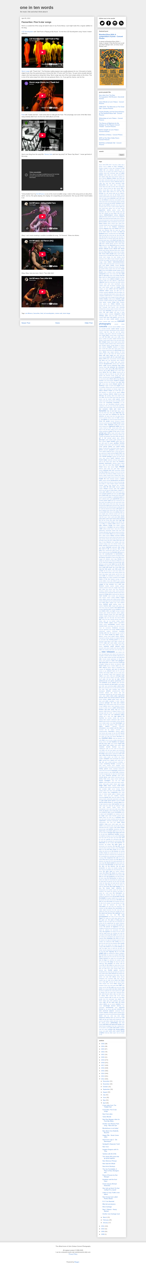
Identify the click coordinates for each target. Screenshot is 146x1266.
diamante (109, 365)
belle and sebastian (104, 230)
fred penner (121, 424)
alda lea (113, 181)
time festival (112, 973)
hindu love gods (111, 468)
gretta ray (119, 448)
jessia (100, 505)
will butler (116, 1021)
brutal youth (115, 273)
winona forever (105, 1022)
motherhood (102, 631)
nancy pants (102, 644)
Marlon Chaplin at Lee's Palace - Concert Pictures (109, 130)
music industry (120, 636)
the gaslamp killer (120, 879)
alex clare (105, 183)
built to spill (102, 275)
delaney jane (102, 362)
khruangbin (121, 533)
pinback (107, 692)
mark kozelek (103, 596)
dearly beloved (102, 357)
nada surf (107, 643)
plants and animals (109, 697)
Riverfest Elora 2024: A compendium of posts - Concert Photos (111, 36)
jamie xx (121, 497)
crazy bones (108, 333)
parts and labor (120, 682)
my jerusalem (102, 639)
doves (122, 377)
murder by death (114, 634)
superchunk (102, 820)
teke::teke (105, 834)
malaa (103, 589)
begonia (106, 228)
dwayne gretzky (117, 384)
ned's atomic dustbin (109, 648)
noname (111, 662)
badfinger (116, 215)
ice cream (114, 482)
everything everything (112, 402)
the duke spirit (107, 871)
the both (105, 851)
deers (118, 360)
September (106, 1089)
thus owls (107, 971)
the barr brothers (110, 842)
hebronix (115, 463)
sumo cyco (102, 817)
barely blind (105, 218)
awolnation (101, 211)
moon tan (101, 627)
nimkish (109, 657)
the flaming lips (111, 878)
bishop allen (115, 238)
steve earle (109, 809)
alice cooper (109, 185)
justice (105, 522)
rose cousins (114, 743)
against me (121, 176)
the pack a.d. (103, 920)
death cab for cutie (112, 357)
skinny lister (102, 779)
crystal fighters (120, 335)
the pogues (102, 925)
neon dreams (105, 649)
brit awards (102, 268)
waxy (116, 1007)
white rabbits (120, 1016)
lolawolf (106, 572)
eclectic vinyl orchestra (105, 389)
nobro (113, 660)
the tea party (119, 948)
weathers (101, 1012)
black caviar (110, 240)
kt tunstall (110, 545)
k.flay (103, 523)
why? (120, 1017)
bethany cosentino (108, 233)
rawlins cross (109, 723)
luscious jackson (103, 582)
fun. (110, 428)
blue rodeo (107, 252)
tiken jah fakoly (114, 971)
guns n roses (115, 451)
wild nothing (110, 1019)
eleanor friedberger (103, 394)
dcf (120, 352)
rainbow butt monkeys (118, 718)
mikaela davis (111, 616)
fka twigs (118, 416)
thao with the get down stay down (110, 837)
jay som (122, 500)
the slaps (107, 940)
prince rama (111, 706)
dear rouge (109, 355)
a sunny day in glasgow (114, 168)
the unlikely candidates (118, 953)
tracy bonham (120, 981)
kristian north (121, 543)
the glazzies (110, 881)
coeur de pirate (113, 315)
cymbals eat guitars (107, 338)
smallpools (101, 787)
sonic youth (121, 792)
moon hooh (121, 626)
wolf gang (112, 1024)
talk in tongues (110, 827)
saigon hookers (108, 753)
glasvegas (102, 439)
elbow (122, 392)
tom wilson (112, 977)
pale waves (120, 679)
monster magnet (120, 624)
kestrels (104, 533)
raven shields (102, 723)
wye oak (114, 1026)
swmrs (101, 826)
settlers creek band (109, 767)
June (104, 1097)
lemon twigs (114, 559)
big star (114, 235)
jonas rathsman (110, 513)
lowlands (113, 579)
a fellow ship (120, 164)
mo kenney (112, 621)
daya (108, 352)
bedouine (101, 228)
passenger (101, 684)
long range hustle (106, 574)
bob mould (109, 253)
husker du (102, 478)
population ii (112, 701)
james (100, 495)
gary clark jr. (108, 433)
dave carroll (102, 348)
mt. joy (118, 633)
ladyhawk (108, 547)
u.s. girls (121, 990)
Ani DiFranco (40, 194)
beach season (111, 223)
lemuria (119, 559)
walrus (105, 1004)
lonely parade (118, 572)
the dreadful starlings (117, 868)
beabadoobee (114, 221)
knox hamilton (115, 542)
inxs (115, 488)
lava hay (110, 552)
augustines (102, 210)
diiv (107, 369)
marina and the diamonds (118, 594)
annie (103, 201)
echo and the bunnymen (118, 387)
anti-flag (122, 201)
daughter (109, 347)
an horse (117, 195)
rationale (122, 721)
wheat (115, 1014)
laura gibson (112, 550)
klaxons (108, 542)
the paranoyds (118, 921)
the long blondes (115, 903)
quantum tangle (103, 711)
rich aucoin (121, 733)
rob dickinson (119, 738)
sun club (109, 817)
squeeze (118, 800)
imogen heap (107, 485)
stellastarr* (118, 805)
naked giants (121, 643)
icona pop (119, 482)
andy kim (101, 198)
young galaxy (120, 1029)
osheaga (118, 676)
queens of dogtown (112, 711)
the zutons (115, 965)
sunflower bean (119, 817)
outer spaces (106, 677)
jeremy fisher (109, 503)
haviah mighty (103, 460)
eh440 (116, 390)
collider (108, 319)
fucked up (106, 428)
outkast (112, 677)
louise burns (102, 577)
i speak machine (106, 480)
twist (110, 989)
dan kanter (121, 340)
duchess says (114, 382)
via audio (114, 997)
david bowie (118, 350)
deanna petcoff (120, 353)
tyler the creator (111, 990)
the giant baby (102, 881)
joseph (115, 515)
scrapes (101, 763)
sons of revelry (103, 794)
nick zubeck (113, 654)
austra (109, 210)
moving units (103, 633)
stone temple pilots (113, 810)
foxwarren (117, 421)
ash (121, 206)
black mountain (106, 242)
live (105, 570)
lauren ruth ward (120, 550)
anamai (122, 195)
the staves (114, 945)
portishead (101, 702)
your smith (108, 1031)
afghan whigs (105, 176)
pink (120, 692)
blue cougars (121, 250)
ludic (111, 581)
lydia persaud (113, 582)
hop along (104, 472)
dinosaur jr (121, 369)
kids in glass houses (104, 535)
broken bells (105, 270)
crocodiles (119, 333)
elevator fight (121, 394)
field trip (118, 412)
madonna (101, 587)
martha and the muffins (118, 599)
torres (116, 980)
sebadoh (118, 765)
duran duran (105, 384)
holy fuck (111, 470)
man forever (109, 589)
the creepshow (108, 858)
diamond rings (116, 365)
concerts (103, 326)
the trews (119, 951)
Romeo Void (48, 154)
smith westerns (108, 787)
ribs (117, 733)
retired (107, 728)
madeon (112, 586)
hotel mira (105, 473)
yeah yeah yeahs (114, 1027)
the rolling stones (106, 933)
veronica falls (112, 995)
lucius (108, 581)
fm (115, 417)
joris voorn (110, 515)
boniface (117, 255)
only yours (121, 672)
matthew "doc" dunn (114, 602)
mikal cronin (118, 616)
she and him (108, 770)
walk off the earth (108, 1002)
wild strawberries (117, 1019)
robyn (103, 740)
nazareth (101, 648)
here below (108, 465)
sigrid (106, 774)
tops (104, 980)
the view (112, 956)
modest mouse (103, 624)
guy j (100, 453)
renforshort (121, 726)
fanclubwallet (121, 407)
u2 (99, 992)
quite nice (106, 713)
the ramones (120, 928)
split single (104, 800)
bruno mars (109, 273)
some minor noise (110, 790)
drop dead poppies (109, 380)
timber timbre (105, 973)
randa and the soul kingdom (109, 721)
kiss (118, 540)
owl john (108, 679)
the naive (122, 911)
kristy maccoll (103, 545)
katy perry (117, 528)
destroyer (122, 363)
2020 (103, 1057)
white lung (113, 1016)
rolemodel (119, 740)
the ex (112, 874)
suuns (109, 824)
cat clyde (105, 288)
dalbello (115, 338)
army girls (112, 205)
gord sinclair (121, 444)
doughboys (118, 377)
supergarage (115, 820)
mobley (118, 621)
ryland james (102, 752)
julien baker (116, 520)
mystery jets (121, 641)
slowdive (114, 785)
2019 (103, 1060)
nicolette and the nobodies (110, 655)
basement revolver (108, 220)
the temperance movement (111, 950)
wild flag (104, 1019)
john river (106, 512)
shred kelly (115, 772)
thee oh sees (121, 965)
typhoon (117, 990)
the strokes (107, 946)
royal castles (117, 745)
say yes (101, 762)
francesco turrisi (103, 423)
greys (123, 448)
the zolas (109, 965)
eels (114, 390)
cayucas (110, 292)
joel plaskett (107, 508)
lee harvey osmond (104, 557)
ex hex (122, 402)
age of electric (102, 178)
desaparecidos (108, 363)
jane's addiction (102, 498)
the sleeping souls (114, 940)
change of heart (115, 297)
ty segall (105, 990)
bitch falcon (121, 238)
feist (41, 313)
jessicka (104, 505)
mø (107, 621)
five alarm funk (108, 416)
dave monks (121, 348)
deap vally (102, 355)
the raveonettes (114, 930)
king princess (119, 538)
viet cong (119, 997)
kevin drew (109, 533)
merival (113, 609)
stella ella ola (111, 805)
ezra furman (113, 405)
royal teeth (121, 747)
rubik (107, 748)
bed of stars (107, 226)
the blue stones (112, 849)
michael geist (102, 612)
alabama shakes (111, 178)
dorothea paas (106, 377)
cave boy (121, 290)
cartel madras (105, 287)
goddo (114, 439)
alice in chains (117, 185)
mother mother (120, 629)
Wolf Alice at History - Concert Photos (110, 135)
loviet (119, 577)
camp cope (107, 284)
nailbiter (115, 643)
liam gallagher (109, 562)
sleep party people (108, 784)
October (105, 1086)
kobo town (121, 542)
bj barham (101, 240)
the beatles (108, 844)
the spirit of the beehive (105, 945)
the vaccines (102, 955)
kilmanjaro (117, 535)
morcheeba (121, 627)
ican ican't (109, 482)
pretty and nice (117, 704)
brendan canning (108, 267)
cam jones (112, 282)
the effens (106, 873)
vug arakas (122, 1000)
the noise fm (112, 916)
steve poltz (114, 809)
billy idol (104, 237)
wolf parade (118, 1024)
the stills (120, 945)
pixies (104, 696)
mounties (121, 631)
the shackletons (109, 936)
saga (120, 752)
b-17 (111, 211)
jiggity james (109, 505)
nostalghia (101, 664)
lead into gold (111, 555)
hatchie (122, 458)
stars (120, 802)
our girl (101, 677)
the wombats (109, 963)
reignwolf (114, 726)
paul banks (115, 684)
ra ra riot (115, 713)
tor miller (108, 980)
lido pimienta (116, 562)
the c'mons (104, 853)
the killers (119, 899)
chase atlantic (102, 302)
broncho (122, 270)
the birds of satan (106, 847)
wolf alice (106, 1024)
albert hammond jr (106, 181)
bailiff (100, 216)
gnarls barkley (109, 439)
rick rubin (107, 736)
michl (117, 614)
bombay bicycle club (104, 255)
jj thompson (114, 507)
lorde (103, 575)
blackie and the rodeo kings (117, 243)
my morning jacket (112, 639)
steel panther (115, 804)
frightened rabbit (114, 426)
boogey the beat (111, 257)
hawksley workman (112, 460)
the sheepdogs (108, 938)
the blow (104, 849)
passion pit (108, 684)
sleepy (122, 784)
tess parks (115, 836)
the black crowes (115, 847)
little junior (118, 569)
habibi (108, 453)
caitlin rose (106, 280)
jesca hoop (121, 503)
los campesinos (110, 575)
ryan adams (113, 750)
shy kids (101, 774)
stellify (122, 805)
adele (105, 175)
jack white (106, 492)
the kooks (110, 901)
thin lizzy (122, 966)
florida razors (111, 417)
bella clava (121, 228)
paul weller (101, 686)
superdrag (108, 820)
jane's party (110, 498)
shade (122, 767)
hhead (100, 467)
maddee (107, 586)
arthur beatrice (115, 206)
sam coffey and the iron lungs (107, 755)
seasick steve (111, 765)
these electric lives (115, 966)
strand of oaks (106, 812)
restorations (102, 728)
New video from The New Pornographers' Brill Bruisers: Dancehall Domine (111, 96)
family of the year (113, 407)
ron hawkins (113, 742)
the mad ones (110, 906)
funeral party (115, 428)
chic (109, 304)
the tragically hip (111, 951)
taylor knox (102, 831)
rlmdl (114, 738)
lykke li (119, 582)
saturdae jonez (106, 760)
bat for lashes (103, 221)
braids (105, 262)
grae (114, 446)
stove (100, 812)
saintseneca (115, 753)
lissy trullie (102, 567)
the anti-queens (115, 839)
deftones (122, 360)
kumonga (115, 545)
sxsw (104, 825)
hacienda (112, 453)
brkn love (115, 268)
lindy (119, 565)
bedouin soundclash (118, 227)
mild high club (113, 617)
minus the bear (106, 619)
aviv (123, 210)
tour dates (121, 980)
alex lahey (112, 183)
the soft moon (104, 943)
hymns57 (112, 478)
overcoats (117, 677)
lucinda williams (103, 581)
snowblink (104, 789)
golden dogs (119, 441)
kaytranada (108, 530)
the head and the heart (116, 883)
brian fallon (121, 267)
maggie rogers (117, 587)
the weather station (119, 960)
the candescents (112, 853)
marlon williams (102, 599)
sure (108, 822)
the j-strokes (107, 894)
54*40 (109, 164)
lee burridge (117, 555)
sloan (109, 785)
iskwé (100, 490)
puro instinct (121, 709)
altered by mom (114, 191)
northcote (121, 662)
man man (115, 589)
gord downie (115, 444)
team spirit (112, 831)
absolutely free (118, 170)
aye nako (107, 211)
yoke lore (101, 1029)
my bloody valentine (109, 638)
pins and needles (117, 694)
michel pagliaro (120, 612)
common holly (106, 321)
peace (119, 686)
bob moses (102, 253)
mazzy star (121, 606)
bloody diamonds (110, 250)
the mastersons (118, 906)
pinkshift (108, 694)
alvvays (101, 193)
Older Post (89, 323)
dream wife (113, 379)
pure (109, 709)
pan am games (109, 681)
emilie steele (112, 397)
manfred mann (108, 591)
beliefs (117, 228)
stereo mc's (120, 807)
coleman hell (102, 319)
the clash (105, 854)
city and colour (108, 312)
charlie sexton (111, 298)
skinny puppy (110, 778)
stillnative (106, 810)
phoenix (108, 691)
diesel (100, 368)
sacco (107, 752)
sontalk (109, 794)
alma (115, 190)
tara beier (122, 829)
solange (101, 790)
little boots (109, 567)
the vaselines (115, 955)
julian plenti (102, 518)
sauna (112, 760)
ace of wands (107, 171)
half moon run (111, 454)
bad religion (114, 213)
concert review (119, 324)
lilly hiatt (117, 564)
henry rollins (102, 465)
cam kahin (117, 282)
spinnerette (109, 799)
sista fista (117, 777)
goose (109, 444)
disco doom (118, 370)
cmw (106, 315)
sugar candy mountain (111, 815)
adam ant (118, 173)
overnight (122, 677)
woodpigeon (109, 1026)
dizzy (114, 372)
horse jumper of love (113, 472)
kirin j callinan (113, 540)
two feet (101, 990)
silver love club (116, 774)
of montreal (121, 669)
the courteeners (119, 856)
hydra (107, 478)
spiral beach (116, 799)
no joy (121, 659)
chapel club (121, 297)
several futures (117, 767)
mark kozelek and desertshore (116, 596)
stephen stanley (111, 807)
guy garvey (121, 451)
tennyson (122, 834)
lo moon (113, 570)
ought (122, 676)
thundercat (121, 970)
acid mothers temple (116, 171)
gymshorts (104, 453)
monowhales (111, 624)
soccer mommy (116, 789)
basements (116, 220)
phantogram (102, 691)
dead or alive (107, 353)
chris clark (121, 305)
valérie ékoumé (105, 994)
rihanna (114, 736)
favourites (36, 313)
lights (113, 564)
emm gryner (116, 399)
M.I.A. (116, 584)
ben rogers (121, 230)
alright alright (106, 191)
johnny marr (119, 512)
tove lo (100, 981)
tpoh (107, 982)
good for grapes (109, 443)
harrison (117, 458)
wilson (120, 1021)
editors (101, 390)
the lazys (122, 901)
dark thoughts (102, 345)
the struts (112, 946)
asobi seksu (105, 208)
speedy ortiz (107, 797)
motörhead (114, 631)
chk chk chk (106, 305)
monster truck (103, 626)
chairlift (106, 295)
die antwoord (111, 367)
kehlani (113, 530)
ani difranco (29, 313)
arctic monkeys (116, 203)
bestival (101, 233)
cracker (101, 332)
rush (100, 750)
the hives (106, 886)
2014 (103, 1073)
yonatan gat (111, 1029)
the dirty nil (103, 866)
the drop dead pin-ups (117, 869)
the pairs (104, 921)
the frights (105, 879)
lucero (122, 579)
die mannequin (120, 367)
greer (115, 448)
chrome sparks (110, 309)
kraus (109, 543)
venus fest (104, 995)
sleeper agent (117, 784)
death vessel (109, 358)
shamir (110, 768)
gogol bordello (111, 441)
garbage (101, 433)
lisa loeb (122, 565)
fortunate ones (120, 419)
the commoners (111, 854)
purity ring (114, 709)
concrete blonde (112, 326)
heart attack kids (114, 461)
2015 (103, 1071)
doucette (112, 377)
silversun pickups (111, 775)
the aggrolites (107, 839)
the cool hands (111, 856)
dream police (106, 379)
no (117, 659)
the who (120, 961)
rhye (100, 733)
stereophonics (102, 809)
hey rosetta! (115, 465)
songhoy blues (106, 792)
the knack (104, 901)
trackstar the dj (113, 981)
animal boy (111, 200)
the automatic (109, 841)
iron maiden (120, 488)
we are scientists (117, 1009)
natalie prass (118, 644)
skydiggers (107, 780)
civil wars (116, 312)
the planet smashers (119, 923)
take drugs (120, 825)
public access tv (108, 707)
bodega (122, 253)
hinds (105, 468)
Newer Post (26, 323)
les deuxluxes (106, 560)
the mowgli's (116, 911)
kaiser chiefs (112, 523)
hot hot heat (121, 472)
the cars (119, 853)
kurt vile (120, 545)
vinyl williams (118, 999)
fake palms (119, 405)
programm (117, 706)
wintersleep (114, 1022)
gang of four (112, 431)
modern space (108, 622)
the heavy (108, 884)
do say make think (117, 374)
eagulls (119, 385)
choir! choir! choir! (114, 305)
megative (112, 607)
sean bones (102, 765)
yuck (114, 1031)
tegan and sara (120, 832)
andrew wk (121, 196)
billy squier (113, 237)
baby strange (116, 211)
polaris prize (111, 699)
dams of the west (114, 340)
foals (118, 418)
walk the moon (119, 1002)
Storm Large (25, 71)
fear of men (110, 411)
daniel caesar (118, 342)
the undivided (110, 953)
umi (109, 992)
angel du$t (118, 198)
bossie (112, 258)
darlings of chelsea (119, 345)
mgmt (113, 611)
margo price (108, 594)
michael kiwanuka (111, 612)
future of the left (103, 429)
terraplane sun (109, 836)
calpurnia (101, 282)
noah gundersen (107, 660)
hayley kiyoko (121, 460)
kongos (105, 543)
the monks (110, 911)
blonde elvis (121, 247)
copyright (122, 328)
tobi (106, 975)
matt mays (105, 602)
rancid (100, 721)
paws (115, 686)
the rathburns (106, 930)
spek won (114, 797)
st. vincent (115, 802)
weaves (106, 1012)
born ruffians (108, 258)
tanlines (111, 829)
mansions (115, 592)
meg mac (107, 607)
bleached (112, 245)
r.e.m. (110, 713)
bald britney (104, 216)
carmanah (118, 285)
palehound (102, 681)
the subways (119, 946)
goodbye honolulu (119, 443)
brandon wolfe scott (104, 263)
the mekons (109, 908)
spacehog (101, 797)
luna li (115, 581)
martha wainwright (103, 600)
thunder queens (113, 970)
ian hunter (101, 482)
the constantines (103, 856)
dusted (110, 384)
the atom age (102, 841)
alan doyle (119, 178)
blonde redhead (103, 248)
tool (115, 978)
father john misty (115, 409)
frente (100, 426)
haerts (117, 453)
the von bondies (118, 958)
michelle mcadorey (103, 614)
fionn (110, 414)
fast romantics (103, 409)
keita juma (118, 530)
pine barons (114, 692)
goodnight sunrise (103, 444)
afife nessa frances (113, 176)
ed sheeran (114, 389)
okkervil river (111, 671)
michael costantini (120, 611)
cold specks (113, 317)
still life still (101, 810)
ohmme (101, 671)
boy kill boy (113, 260)
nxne (104, 666)
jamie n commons (113, 497)
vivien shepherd (114, 1000)
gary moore (115, 433)
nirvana (104, 659)
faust (123, 409)
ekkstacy (104, 392)
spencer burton (102, 799)
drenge (118, 379)
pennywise (107, 687)
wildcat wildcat (109, 1021)
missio (120, 619)
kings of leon (104, 540)
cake (110, 280)
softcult (122, 789)
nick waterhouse (106, 654)
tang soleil (105, 829)
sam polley (119, 755)
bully (107, 275)
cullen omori (114, 337)
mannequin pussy (103, 592)
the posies (119, 925)
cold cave (106, 317)
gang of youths (120, 431)
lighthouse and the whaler (105, 564)
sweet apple (115, 824)
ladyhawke (114, 547)
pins (111, 694)
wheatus (119, 1014)
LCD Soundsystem (27, 31)
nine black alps (115, 657)
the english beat (106, 874)
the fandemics (111, 876)
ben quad (115, 230)
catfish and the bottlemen (117, 289)
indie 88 (105, 487)
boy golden (106, 260)
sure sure (113, 822)
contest (118, 326)
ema (108, 397)
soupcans (122, 795)
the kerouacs (113, 899)
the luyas (118, 904)
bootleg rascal (120, 257)
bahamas (121, 215)
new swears (119, 652)
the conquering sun (119, 854)
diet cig (104, 368)
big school (109, 235)
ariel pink (103, 205)
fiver (114, 416)
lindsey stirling (114, 565)
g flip (119, 429)
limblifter (101, 565)
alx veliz (106, 193)
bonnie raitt (121, 255)
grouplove (112, 449)
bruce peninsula (117, 272)
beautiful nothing (117, 225)
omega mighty (109, 672)
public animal (116, 708)
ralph (118, 719)
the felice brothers (120, 876)
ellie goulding (108, 395)
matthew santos (117, 604)
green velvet (110, 448)
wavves (119, 1006)
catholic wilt (112, 290)
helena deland (120, 463)
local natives (119, 570)
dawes (104, 352)
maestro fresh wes (108, 587)
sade (110, 752)
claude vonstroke (109, 314)
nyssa (108, 665)
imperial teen (115, 485)
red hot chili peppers (108, 724)
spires (120, 799)
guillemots (109, 451)
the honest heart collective (112, 888)
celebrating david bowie (109, 294)
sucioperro (110, 814)
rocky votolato (113, 740)
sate (100, 760)
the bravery (115, 851)
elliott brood (114, 395)
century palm (118, 294)
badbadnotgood (108, 215)
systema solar (109, 825)
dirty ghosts (111, 370)
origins (101, 676)
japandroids (116, 499)
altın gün (122, 191)
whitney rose (109, 1017)
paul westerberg (109, 686)
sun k (113, 817)
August (105, 1092)
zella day (107, 1032)
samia (104, 757)
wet (109, 1014)
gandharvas (106, 431)
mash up (110, 600)
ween (123, 1012)
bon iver (111, 255)
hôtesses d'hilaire (112, 473)
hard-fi (112, 458)
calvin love (107, 282)
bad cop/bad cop (106, 213)
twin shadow (106, 989)
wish (120, 1022)
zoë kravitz (121, 1032)
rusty (103, 750)
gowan (110, 446)
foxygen (122, 421)
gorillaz (100, 446)
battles (109, 221)
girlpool (114, 438)
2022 (103, 1052)
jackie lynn (118, 492)
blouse (116, 250)
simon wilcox (121, 775)
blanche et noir (105, 245)
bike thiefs (119, 235)
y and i (107, 1027)
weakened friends (119, 1010)
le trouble (105, 555)
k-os (100, 523)
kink (108, 540)
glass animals (120, 438)
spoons (114, 800)
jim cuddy (120, 505)
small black (120, 785)
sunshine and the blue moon (117, 819)
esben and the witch (110, 400)
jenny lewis (121, 502)
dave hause (115, 348)
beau (111, 225)
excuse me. (102, 404)
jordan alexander (103, 515)
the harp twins (106, 883)
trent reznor (110, 983)
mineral (119, 617)
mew (110, 611)
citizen (100, 312)
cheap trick (115, 302)
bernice (101, 231)
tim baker (120, 971)
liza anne (108, 570)
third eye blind (103, 968)
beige (110, 228)
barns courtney (120, 218)
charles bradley (103, 299)
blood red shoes (119, 248)
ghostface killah (114, 436)
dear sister (116, 355)
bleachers (117, 245)
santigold (106, 758)
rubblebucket (102, 748)
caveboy (101, 292)
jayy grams (102, 502)
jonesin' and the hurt (119, 513)
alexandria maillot (120, 183)
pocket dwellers (103, 699)
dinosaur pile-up (103, 370)
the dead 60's (107, 861)
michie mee (112, 614)
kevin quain (116, 533)
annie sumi (107, 201)
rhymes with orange (106, 733)
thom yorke (110, 968)
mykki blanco (107, 641)
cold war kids (121, 317)
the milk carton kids (117, 910)
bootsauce (101, 258)
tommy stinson (121, 976)
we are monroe (108, 1009)
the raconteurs (112, 928)
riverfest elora (107, 738)
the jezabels (116, 896)
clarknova (101, 314)
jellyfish (109, 502)
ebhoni (107, 387)
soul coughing (114, 795)
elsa (106, 397)
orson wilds (106, 676)
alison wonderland (120, 186)
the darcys (119, 859)
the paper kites (111, 921)
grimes (101, 449)
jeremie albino (102, 503)
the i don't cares (107, 893)
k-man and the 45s (119, 522)
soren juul (107, 795)
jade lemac (114, 493)
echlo (110, 387)
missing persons (114, 619)
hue (103, 477)
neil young (118, 648)
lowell (122, 577)
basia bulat (121, 220)
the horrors (119, 889)
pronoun (122, 706)
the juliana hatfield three (112, 898)
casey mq (113, 287)
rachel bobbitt (121, 713)
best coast (106, 231)
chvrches (108, 310)
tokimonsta (110, 975)
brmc (119, 268)
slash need (114, 782)
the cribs (116, 858)
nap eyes (108, 644)
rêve (123, 728)
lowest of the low (104, 579)
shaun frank (102, 770)
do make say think (107, 374)
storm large (66, 313)
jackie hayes (112, 492)
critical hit (113, 333)
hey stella (122, 465)
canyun (122, 284)
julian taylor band (111, 518)
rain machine (108, 718)
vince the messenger (108, 999)
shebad (119, 770)
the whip (116, 961)
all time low (110, 188)
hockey (101, 470)
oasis (117, 666)
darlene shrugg (110, 345)
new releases (108, 652)
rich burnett (102, 734)
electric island (113, 394)
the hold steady (115, 886)
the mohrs (104, 911)
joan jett (122, 507)
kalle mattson (103, 525)
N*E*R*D (101, 643)
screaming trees (120, 763)
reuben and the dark (116, 728)
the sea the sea (120, 935)
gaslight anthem (104, 434)
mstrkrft (114, 633)
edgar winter (121, 389)
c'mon (108, 279)
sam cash (121, 753)
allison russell (102, 190)
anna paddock (118, 200)
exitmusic (117, 404)
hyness (117, 478)
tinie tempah (119, 973)
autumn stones (116, 210)
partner (114, 682)
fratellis (116, 424)
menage (101, 609)
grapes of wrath (103, 448)
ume (106, 992)
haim (120, 453)
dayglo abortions (115, 352)
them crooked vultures (104, 966)
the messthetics (117, 908)
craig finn (106, 332)
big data (104, 235)
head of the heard (104, 461)
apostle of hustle (103, 203)
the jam (113, 894)
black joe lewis (117, 240)
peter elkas (105, 689)
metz (107, 611)
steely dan (105, 805)
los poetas (117, 575)
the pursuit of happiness (111, 926)
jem (112, 502)
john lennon (110, 510)
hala (123, 453)
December (106, 1081)
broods (101, 272)
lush (108, 582)
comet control (114, 319)
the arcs (121, 839)
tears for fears (119, 830)
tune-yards (113, 985)
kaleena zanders (120, 523)
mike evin (106, 617)
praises (111, 704)
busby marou (113, 275)
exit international (110, 404)
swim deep (121, 824)
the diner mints (120, 864)
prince (105, 706)
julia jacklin (121, 517)
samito (109, 757)
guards (117, 449)
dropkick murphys (119, 380)
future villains (111, 429)
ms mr (109, 633)
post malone (120, 703)
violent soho (106, 1000)
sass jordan (121, 758)
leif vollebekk (106, 559)
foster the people (104, 421)
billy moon (108, 237)
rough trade (121, 743)
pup (106, 709)
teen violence (104, 832)
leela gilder (118, 557)
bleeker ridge (107, 247)
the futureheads (112, 879)
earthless (103, 387)
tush (104, 987)
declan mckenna (117, 358)
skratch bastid (118, 778)
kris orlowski (114, 543)
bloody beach (102, 250)
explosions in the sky (104, 405)
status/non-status (107, 804)
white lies (106, 1016)
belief (113, 228)
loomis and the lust (117, 574)
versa (118, 995)
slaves (118, 782)
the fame (104, 876)
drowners (101, 382)
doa (123, 374)
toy (104, 982)
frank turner (117, 423)
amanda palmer (103, 195)
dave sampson (102, 350)
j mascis (120, 490)
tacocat (115, 825)
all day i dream (103, 188)
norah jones (116, 662)
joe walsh (101, 508)
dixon (110, 372)
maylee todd (115, 606)
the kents (107, 899)
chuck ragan (102, 310)
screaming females (109, 763)
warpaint (118, 1004)
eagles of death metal (110, 385)
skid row (122, 777)
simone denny (103, 777)
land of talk (105, 549)
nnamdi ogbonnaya (111, 659)
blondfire (111, 248)
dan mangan (102, 342)
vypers (100, 1002)
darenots (122, 343)
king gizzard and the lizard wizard (107, 537)
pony (107, 701)
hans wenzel (106, 458)
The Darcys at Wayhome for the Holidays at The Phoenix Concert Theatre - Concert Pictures (109, 124)
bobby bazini (117, 253)
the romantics (114, 933)
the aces (101, 839)
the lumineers (111, 904)
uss (100, 994)
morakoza (115, 628)
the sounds (121, 943)
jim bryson (115, 505)
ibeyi (105, 482)
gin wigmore (121, 436)
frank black (110, 423)
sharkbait (115, 768)
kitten (120, 540)
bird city (118, 237)
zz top (100, 1034)
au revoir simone (120, 208)
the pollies (113, 925)
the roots (120, 933)
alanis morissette (106, 180)
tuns (117, 985)
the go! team (116, 881)
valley (114, 994)
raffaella (101, 716)
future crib (121, 428)
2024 (103, 1046)
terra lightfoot (102, 836)
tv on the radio (109, 987)
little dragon (116, 567)
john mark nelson (117, 510)
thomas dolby (117, 968)
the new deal (111, 914)
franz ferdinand (108, 424)
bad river (119, 213)
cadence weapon (115, 279)
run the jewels (120, 748)
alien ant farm (111, 186)
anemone (113, 198)
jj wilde (118, 507)
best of (122, 231)
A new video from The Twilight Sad (109, 1106)
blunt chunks (114, 252)
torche (112, 980)
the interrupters (117, 893)
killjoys (112, 535)
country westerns (120, 330)
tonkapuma (101, 978)
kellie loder (105, 532)
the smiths (115, 941)
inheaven (118, 487)
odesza (105, 667)
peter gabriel (121, 689)
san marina (121, 757)
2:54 (106, 164)
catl (117, 290)
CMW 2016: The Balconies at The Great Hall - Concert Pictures (111, 107)
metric (104, 611)
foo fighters (104, 419)
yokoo (105, 1029)
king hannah (119, 537)
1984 (104, 164)
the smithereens (108, 941)
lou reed (122, 575)
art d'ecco (109, 206)
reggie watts (121, 724)
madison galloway (119, 586)
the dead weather (110, 863)
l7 (122, 545)
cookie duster (115, 328)
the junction (102, 899)
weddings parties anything (115, 1012)
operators (106, 674)
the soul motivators (113, 943)
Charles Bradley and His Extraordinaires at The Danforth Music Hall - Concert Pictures (111, 113)
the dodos (108, 868)
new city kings (118, 649)
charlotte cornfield (103, 300)
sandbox (101, 758)
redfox (115, 724)
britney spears (108, 268)
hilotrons (101, 468)
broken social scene (114, 270)
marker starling (111, 597)
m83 (119, 584)
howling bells (117, 475)
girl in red (102, 438)
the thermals (121, 950)
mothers (109, 631)
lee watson (113, 557)
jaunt (112, 500)
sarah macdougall (113, 758)
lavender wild (116, 552)
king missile (112, 538)
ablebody (111, 170)
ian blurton (121, 480)
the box (109, 851)
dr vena (101, 379)
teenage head (111, 832)
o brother (112, 665)
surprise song (103, 824)
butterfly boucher (115, 277)
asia (123, 206)
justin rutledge (111, 522)
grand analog (120, 446)
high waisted (111, 466)
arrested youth (102, 206)
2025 (103, 1043)
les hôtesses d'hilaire (115, 560)
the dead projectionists (116, 861)
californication (121, 280)
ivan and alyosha (106, 490)
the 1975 (121, 837)
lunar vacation (120, 581)
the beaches (118, 842)
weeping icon (102, 1014)
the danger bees (112, 859)
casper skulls (120, 287)
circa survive (121, 310)
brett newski (116, 267)
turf (120, 985)
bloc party (114, 247)
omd (104, 672)
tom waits (105, 976)
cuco (100, 337)
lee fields (122, 555)
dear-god (122, 355)
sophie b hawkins (116, 794)
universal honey (120, 992)
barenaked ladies (113, 218)
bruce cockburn (108, 272)
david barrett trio (110, 350)
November (106, 1084)
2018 (103, 1062)
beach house (103, 223)
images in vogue (105, 483)
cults (119, 337)
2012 (103, 1079)
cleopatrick (117, 314)
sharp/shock (121, 768)
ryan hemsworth (120, 750)
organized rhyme (120, 674)
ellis (103, 397)
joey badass (113, 508)
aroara (122, 205)
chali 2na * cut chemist (113, 295)
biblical (120, 233)
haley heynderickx (103, 454)
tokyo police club (117, 975)
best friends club (114, 231)
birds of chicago (108, 238)
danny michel (116, 343)
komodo (101, 543)
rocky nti (107, 740)
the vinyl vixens (118, 956)
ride (111, 736)
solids (104, 790)
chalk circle (108, 297)
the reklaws (113, 931)
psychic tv (101, 707)
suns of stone (107, 819)
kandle (110, 525)
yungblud (101, 1033)
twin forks (119, 987)
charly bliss (121, 300)
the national (116, 913)
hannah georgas (107, 456)
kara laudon (116, 525)
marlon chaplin (120, 597)
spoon (109, 800)
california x (114, 280)
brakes (110, 262)
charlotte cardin (120, 299)
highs (116, 467)
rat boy (118, 721)
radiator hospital (103, 714)
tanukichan (116, 829)
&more (100, 164)
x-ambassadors (120, 1026)
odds (100, 667)
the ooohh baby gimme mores (116, 918)
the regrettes (106, 931)
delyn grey (117, 362)
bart (103, 220)
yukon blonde (120, 1031)
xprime (104, 1027)
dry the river (107, 382)
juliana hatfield (120, 518)
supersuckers (102, 822)
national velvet (119, 646)
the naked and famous (105, 913)
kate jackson (116, 527)
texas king (121, 836)
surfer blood (120, 822)
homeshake (117, 470)
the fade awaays (118, 874)
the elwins (112, 873)
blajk (100, 245)
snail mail (114, 787)
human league (107, 477)
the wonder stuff (118, 963)
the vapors (109, 955)
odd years (121, 665)
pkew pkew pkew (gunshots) (115, 696)
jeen (106, 502)
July (104, 1095)
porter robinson (120, 701)
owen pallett (102, 679)
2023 (103, 1049)
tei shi (100, 834)
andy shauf (107, 198)
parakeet (104, 682)
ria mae (114, 733)
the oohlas (106, 918)
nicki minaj (118, 654)
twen (115, 987)
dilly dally (115, 369)
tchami (107, 830)
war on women (111, 1004)
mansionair (110, 592)
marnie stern (110, 599)
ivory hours (114, 490)
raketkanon (114, 719)
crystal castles (113, 335)
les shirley (103, 562)
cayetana (106, 292)
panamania (118, 681)
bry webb (121, 273)
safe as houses (115, 752)
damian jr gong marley (104, 340)
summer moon (120, 815)
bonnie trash (102, 257)
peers (103, 687)
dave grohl (108, 348)
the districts (111, 866)
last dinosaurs (113, 548)
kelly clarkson (112, 532)
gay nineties (119, 434)
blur (118, 252)
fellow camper (121, 411)
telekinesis (111, 834)
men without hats (119, 607)
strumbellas (118, 812)
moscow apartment (104, 629)
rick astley (101, 736)
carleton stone (102, 285)
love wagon (109, 577)
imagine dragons (114, 483)
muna (106, 634)
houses (119, 473)
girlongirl (109, 438)
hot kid (100, 473)
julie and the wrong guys (105, 520)
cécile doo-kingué (118, 292)
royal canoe (110, 745)
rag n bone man (108, 716)
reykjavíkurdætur (103, 731)
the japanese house (108, 896)
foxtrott (112, 421)
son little (118, 790)
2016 (103, 1068)
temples (117, 834)
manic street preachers (118, 591)
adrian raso (110, 175)
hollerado (105, 470)
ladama (103, 547)
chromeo (116, 309)
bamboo (110, 216)
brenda (117, 265)
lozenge (117, 579)
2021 (103, 1054)
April (104, 1103)
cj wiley (122, 312)
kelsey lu (118, 532)
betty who (115, 233)
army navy (118, 205)
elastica (118, 392)
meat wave (101, 607)
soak (109, 789)
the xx (104, 965)
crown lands (105, 335)
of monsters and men (110, 669)
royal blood (102, 745)
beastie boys (107, 225)
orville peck (112, 676)
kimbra (122, 535)
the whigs (110, 962)
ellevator (101, 395)
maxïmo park (107, 606)
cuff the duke (106, 337)
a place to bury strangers (115, 166)
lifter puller (121, 562)
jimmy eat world (107, 507)
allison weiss (110, 190)
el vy (114, 392)
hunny (112, 477)
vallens (111, 994)
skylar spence (107, 782)
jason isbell (107, 500)
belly (111, 230)
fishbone (114, 414)
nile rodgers (104, 657)
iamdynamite (114, 480)
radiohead (117, 714)
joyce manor (107, 517)
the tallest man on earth (108, 948)
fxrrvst (116, 429)
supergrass (121, 820)
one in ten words (36, 7)
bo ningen (122, 252)
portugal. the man (110, 703)
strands (112, 812)
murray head (107, 636)
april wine (109, 203)
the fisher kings (103, 878)
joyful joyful (114, 517)
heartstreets (108, 463)
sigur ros (110, 774)
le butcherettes (118, 554)
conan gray (114, 321)
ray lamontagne (117, 723)
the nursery (119, 916)
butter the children (106, 277)
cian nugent (115, 310)
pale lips (114, 679)
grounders (106, 449)
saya (106, 762)
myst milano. (114, 641)
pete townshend (118, 687)
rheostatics (111, 731)
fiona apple (105, 414)
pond (103, 701)
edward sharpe (107, 390)
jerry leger (115, 503)
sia (104, 774)
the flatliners (119, 878)
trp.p (109, 985)
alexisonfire (102, 185)
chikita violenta (115, 304)
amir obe (112, 195)
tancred (101, 829)
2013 (103, 1076)
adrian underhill (118, 175)
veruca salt (108, 997)
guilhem (104, 451)
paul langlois (121, 684)
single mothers (111, 777)
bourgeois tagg (118, 258)
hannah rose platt (116, 456)
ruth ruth (107, 750)
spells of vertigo (120, 797)
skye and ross (116, 780)
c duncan (104, 279)
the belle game (117, 844)
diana (122, 365)
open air (101, 674)
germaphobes (107, 436)
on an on (116, 672)
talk (105, 827)
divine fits (106, 372)
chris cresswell (103, 307)
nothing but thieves (109, 664)
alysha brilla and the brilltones (116, 193)
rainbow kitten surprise (105, 719)
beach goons (121, 221)
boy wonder (119, 260)
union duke (113, 992)
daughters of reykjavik (118, 347)
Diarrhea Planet (103, 367)
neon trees (112, 649)
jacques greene (106, 493)
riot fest (119, 736)
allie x (122, 188)
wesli (107, 1014)
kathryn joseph (106, 528)
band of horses (116, 216)
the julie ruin (121, 898)
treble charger (102, 983)
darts (100, 347)
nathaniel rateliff (109, 646)
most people (112, 629)
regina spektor (104, 726)
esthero (122, 400)
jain (118, 493)
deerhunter (113, 360)
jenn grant (116, 502)
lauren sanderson (103, 552)
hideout (105, 466)
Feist (23, 114)
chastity (109, 302)
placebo (101, 697)
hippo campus (120, 468)
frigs (121, 426)
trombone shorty (103, 985)
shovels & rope (108, 772)
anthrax (118, 201)
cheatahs (122, 302)
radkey (122, 714)
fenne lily (101, 412)
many (119, 592)
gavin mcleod (113, 434)
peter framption (113, 689)
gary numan (121, 433)
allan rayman (117, 188)
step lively (102, 807)
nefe (115, 648)
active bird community (109, 173)
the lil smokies (107, 903)
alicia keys (105, 186)
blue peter (101, 252)
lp (120, 579)
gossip (105, 446)
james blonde (112, 495)
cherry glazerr (103, 304)
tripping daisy (121, 983)
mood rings (110, 626)
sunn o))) (101, 819)
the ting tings (102, 951)
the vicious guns (106, 956)
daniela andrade (109, 343)
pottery (101, 704)
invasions (111, 488)
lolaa (103, 572)
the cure (105, 859)
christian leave (102, 309)
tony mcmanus (109, 978)
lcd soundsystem (49, 313)
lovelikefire (115, 577)
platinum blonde (119, 697)
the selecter (102, 936)
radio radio (110, 714)
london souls (111, 572)
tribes (115, 983)
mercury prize (107, 609)
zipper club (115, 1032)
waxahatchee (109, 1007)
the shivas (121, 938)
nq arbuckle (118, 664)
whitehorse (102, 1017)
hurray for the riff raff (119, 477)
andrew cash (109, 196)
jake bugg (121, 493)
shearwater (114, 770)
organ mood (112, 674)
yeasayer (122, 1027)
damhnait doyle (120, 338)
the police (108, 925)
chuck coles (121, 309)
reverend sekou (120, 729)
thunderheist (102, 971)
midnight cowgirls (103, 616)
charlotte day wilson (113, 300)
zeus (111, 1033)
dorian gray (118, 375)
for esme (110, 419)
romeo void (58, 313)
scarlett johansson (112, 762)
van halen (118, 994)
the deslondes (109, 864)
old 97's (118, 671)
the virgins (111, 958)
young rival (102, 1031)
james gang (118, 495)
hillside (121, 467)
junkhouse (101, 522)
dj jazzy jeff (120, 372)
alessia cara (118, 181)
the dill (115, 864)
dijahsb (110, 368)
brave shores (110, 265)
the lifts (101, 903)
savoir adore (117, 760)
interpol (105, 488)
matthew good (107, 604)
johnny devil (112, 512)
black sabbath (105, 243)
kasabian (110, 527)
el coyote (109, 392)
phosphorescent (116, 691)
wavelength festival (109, 1006)
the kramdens (116, 901)
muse (113, 636)
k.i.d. (106, 523)
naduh (111, 643)
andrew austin (102, 196)
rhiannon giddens (120, 731)
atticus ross (112, 208)
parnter (109, 682)
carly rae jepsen (111, 285)
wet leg (112, 1014)
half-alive (118, 454)
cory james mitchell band (110, 330)
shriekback (121, 772)
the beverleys (108, 846)
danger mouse (110, 342)
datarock (104, 347)
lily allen (122, 564)
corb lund (101, 330)
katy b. (112, 528)
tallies (115, 827)
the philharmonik (109, 923)
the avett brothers (117, 841)
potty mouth (106, 704)
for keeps (115, 419)
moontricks (108, 627)
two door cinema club (118, 989)
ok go (104, 671)
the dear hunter (119, 863)
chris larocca (111, 307)
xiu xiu (100, 1027)
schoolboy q (121, 762)
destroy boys (116, 363)
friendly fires (105, 426)
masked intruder (116, 600)
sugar (102, 815)
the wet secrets (103, 961)
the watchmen (110, 960)
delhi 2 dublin (110, 362)
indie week (112, 487)
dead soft (113, 353)
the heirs (114, 884)
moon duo (116, 626)
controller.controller (105, 328)
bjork (105, 240)
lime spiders (107, 565)
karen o (105, 527)
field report (112, 412)
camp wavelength (115, 284)
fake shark (106, 407)
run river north (113, 748)
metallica (118, 609)
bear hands (118, 223)
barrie (100, 220)
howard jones (110, 475)
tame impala (120, 827)
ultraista (103, 992)
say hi (122, 760)
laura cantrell (105, 550)
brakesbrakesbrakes (118, 262)
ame (108, 195)
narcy (113, 644)
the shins (116, 938)
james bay (105, 495)
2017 (103, 1065)
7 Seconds (114, 164)
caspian (101, 288)
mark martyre (102, 597)
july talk (121, 520)
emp (104, 400)
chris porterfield (120, 307)
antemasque (113, 201)
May (104, 1100)
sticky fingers (121, 809)
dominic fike (102, 375)
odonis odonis (111, 667)
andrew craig (116, 196)
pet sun (112, 687)
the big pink (116, 846)
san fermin (114, 757)
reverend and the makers (106, 729)
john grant (119, 508)
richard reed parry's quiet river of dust (114, 734)
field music (106, 412)
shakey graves (103, 768)
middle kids (121, 614)
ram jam (122, 719)
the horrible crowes (111, 889)
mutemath (101, 638)
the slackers (102, 940)
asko (100, 208)
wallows (101, 1004)
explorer (122, 404)
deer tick (107, 360)
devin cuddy (102, 365)
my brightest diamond (119, 638)
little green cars (109, 569)
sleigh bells (103, 785)
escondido (118, 400)
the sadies (114, 935)
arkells (108, 205)
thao (100, 837)
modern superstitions (119, 622)
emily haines (119, 397)
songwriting (114, 792)
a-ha (107, 170)
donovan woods (110, 375)
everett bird (102, 402)
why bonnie (116, 1017)
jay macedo (117, 500)
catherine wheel (104, 290)
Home (57, 323)
